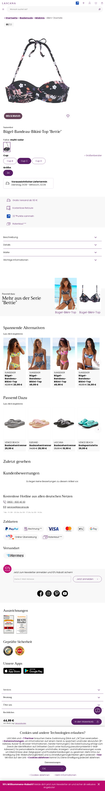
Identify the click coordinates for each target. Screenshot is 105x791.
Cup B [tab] (10, 161)
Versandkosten (20, 723)
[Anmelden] (90, 3)
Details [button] (6, 244)
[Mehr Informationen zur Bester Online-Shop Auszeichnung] (8, 624)
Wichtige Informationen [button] (15, 259)
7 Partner (28, 738)
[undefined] (99, 295)
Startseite (12, 18)
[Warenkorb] (102, 3)
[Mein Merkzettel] (96, 3)
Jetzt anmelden (85, 579)
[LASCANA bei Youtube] (65, 593)
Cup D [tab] (38, 161)
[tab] (6, 147)
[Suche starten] (99, 9)
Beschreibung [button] (10, 237)
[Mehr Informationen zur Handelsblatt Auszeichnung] (21, 624)
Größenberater (94, 155)
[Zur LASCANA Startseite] (9, 3)
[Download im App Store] (12, 671)
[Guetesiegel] (19, 651)
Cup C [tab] (24, 161)
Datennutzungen (14, 741)
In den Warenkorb (84, 721)
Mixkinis (40, 18)
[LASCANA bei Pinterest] (57, 593)
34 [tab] (8, 172)
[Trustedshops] (8, 651)
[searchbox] (51, 9)
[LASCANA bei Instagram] (48, 593)
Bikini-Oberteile (54, 18)
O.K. (44, 768)
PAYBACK (77, 7)
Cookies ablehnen (38, 757)
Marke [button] (6, 252)
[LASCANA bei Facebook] (40, 593)
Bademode (26, 18)
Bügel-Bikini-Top (65, 312)
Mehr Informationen (65, 775)
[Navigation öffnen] (3, 9)
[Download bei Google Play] (33, 671)
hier (99, 754)
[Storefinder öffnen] (83, 3)
